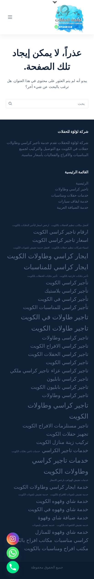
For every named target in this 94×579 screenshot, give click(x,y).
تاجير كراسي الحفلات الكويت (58, 354)
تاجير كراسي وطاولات (71, 189)
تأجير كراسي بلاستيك (66, 290)
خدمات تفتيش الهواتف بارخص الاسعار (69, 480)
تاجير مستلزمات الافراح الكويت (55, 425)
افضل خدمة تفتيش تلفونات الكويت (31, 247)
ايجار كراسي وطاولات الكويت (47, 255)
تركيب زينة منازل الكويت (62, 442)
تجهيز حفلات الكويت (67, 433)
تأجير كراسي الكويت (67, 282)
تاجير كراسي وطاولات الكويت (58, 410)
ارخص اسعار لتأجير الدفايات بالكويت (30, 225)
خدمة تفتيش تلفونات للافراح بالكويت (69, 494)
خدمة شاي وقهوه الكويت (62, 501)
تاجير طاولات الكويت (59, 328)
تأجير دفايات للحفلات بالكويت (42, 275)
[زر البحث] (10, 103)
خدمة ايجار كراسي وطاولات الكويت (51, 486)
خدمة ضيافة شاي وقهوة (63, 517)
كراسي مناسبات (71, 540)
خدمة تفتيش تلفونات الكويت (33, 494)
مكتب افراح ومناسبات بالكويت (56, 548)
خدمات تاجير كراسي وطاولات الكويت (60, 466)
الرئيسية (82, 183)
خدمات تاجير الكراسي (65, 450)
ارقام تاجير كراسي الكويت (60, 231)
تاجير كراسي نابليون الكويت (59, 387)
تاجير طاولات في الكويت (54, 316)
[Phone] (13, 567)
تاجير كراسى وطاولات (65, 337)
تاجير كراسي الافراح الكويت (59, 345)
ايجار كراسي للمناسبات (56, 266)
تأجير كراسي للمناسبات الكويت (55, 307)
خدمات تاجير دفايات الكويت (26, 451)
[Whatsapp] (13, 553)
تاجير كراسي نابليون (67, 378)
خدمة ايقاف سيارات (73, 201)
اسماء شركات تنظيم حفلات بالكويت (70, 247)
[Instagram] (13, 539)
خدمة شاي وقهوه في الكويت (58, 509)
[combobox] (51, 103)
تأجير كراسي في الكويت (63, 299)
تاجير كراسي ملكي (29, 370)
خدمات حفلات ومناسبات (69, 195)
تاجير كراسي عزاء (69, 370)
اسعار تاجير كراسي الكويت (60, 240)
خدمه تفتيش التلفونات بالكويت (72, 525)
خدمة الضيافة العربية (72, 207)
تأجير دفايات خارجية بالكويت (74, 275)
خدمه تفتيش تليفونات (43, 525)
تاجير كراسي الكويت (67, 362)
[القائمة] (10, 17)
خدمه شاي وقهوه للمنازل (61, 531)
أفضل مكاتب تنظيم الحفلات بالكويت (69, 225)
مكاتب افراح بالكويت (30, 540)
